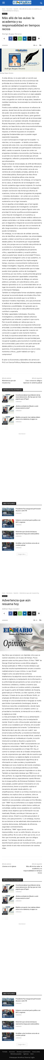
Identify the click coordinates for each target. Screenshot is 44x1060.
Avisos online (36, 1052)
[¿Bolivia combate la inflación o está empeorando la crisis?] (8, 409)
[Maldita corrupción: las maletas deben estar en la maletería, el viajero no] (8, 420)
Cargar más (21, 554)
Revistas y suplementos (23, 1052)
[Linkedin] (25, 38)
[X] (15, 38)
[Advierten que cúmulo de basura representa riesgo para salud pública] (8, 535)
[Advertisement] (22, 466)
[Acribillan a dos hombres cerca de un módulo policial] (8, 546)
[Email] (29, 38)
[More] (39, 38)
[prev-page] (3, 428)
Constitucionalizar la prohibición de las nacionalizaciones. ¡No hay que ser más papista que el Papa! (28, 397)
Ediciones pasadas (16, 1054)
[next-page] (6, 428)
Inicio (3, 9)
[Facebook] (10, 38)
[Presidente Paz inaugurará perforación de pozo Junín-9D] (8, 512)
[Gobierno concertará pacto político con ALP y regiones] (8, 523)
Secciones (9, 9)
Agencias (26, 1054)
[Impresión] (34, 38)
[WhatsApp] (20, 38)
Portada (4, 1052)
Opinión (16, 9)
